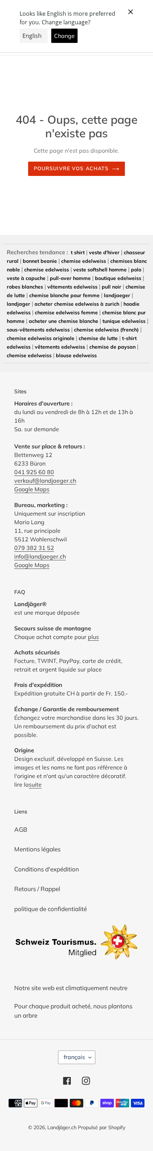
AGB (20, 829)
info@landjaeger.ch (40, 556)
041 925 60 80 (34, 472)
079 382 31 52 (34, 547)
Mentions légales (37, 849)
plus (93, 636)
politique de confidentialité (50, 909)
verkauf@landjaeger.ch (45, 480)
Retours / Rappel (37, 888)
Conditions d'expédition (46, 869)
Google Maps (31, 489)
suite (35, 784)
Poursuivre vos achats (71, 168)
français (74, 1057)
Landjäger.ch (61, 1127)
